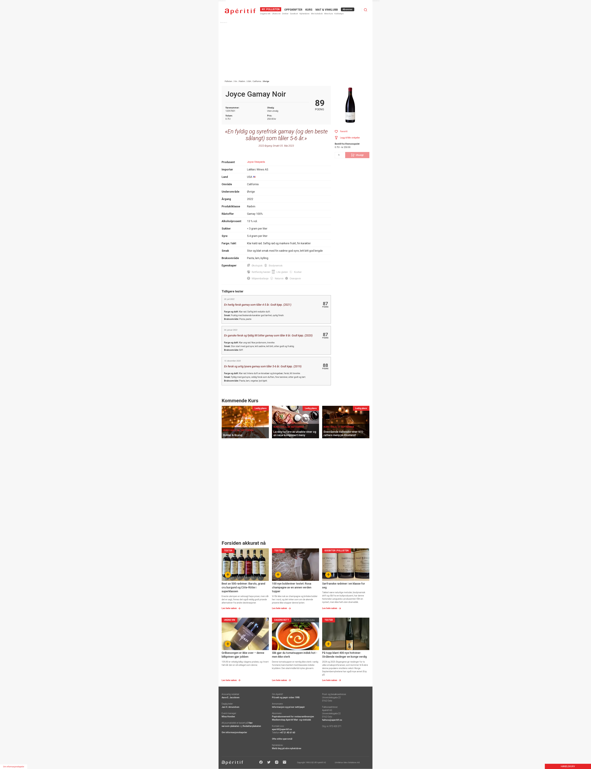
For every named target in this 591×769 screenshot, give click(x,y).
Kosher (298, 272)
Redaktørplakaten (252, 726)
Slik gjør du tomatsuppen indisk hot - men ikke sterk (294, 654)
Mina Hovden (228, 716)
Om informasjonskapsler (234, 732)
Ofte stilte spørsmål (282, 739)
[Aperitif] (240, 11)
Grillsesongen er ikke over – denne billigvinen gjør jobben (243, 654)
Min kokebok (317, 13)
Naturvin (279, 278)
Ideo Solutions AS (352, 762)
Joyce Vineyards (256, 161)
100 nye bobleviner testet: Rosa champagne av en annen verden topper (291, 587)
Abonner (348, 9)
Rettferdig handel (261, 272)
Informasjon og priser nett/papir (288, 707)
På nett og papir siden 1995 (286, 697)
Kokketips (339, 13)
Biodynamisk (276, 265)
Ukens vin (276, 13)
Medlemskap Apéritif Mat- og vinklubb (291, 720)
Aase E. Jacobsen (230, 697)
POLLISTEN (272, 9)
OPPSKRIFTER (293, 9)
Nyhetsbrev (305, 13)
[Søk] (365, 10)
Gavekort (294, 13)
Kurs (308, 9)
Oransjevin (295, 278)
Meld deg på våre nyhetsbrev (286, 748)
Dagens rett (265, 13)
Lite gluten (282, 272)
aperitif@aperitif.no (282, 729)
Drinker (285, 13)
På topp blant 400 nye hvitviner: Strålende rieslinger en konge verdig (344, 654)
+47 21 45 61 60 (287, 732)
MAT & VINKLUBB (327, 9)
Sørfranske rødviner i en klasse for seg (343, 585)
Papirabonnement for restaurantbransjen (293, 716)
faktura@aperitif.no (332, 720)
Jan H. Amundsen (230, 707)
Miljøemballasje (260, 278)
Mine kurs (328, 13)
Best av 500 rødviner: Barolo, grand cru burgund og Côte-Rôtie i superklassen (243, 587)
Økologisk (257, 265)
